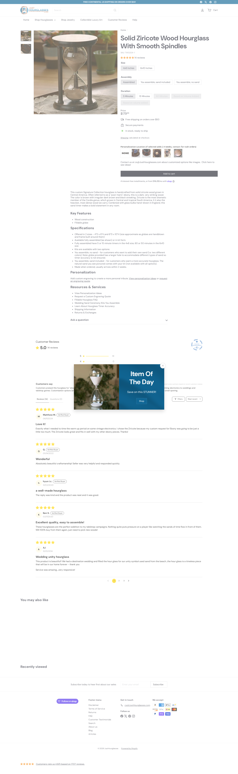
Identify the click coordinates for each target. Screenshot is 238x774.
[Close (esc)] (163, 365)
